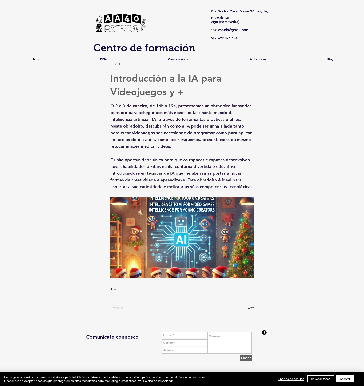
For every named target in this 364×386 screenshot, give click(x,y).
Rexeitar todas (320, 379)
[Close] (358, 379)
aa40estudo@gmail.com (229, 30)
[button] (124, 64)
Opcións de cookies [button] (291, 379)
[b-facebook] (264, 332)
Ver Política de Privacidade (156, 381)
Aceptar (345, 379)
